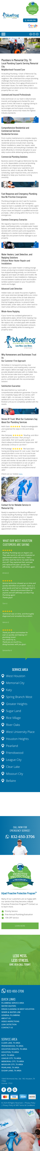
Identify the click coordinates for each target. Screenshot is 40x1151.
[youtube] (34, 34)
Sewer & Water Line (10, 1012)
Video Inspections (10, 1021)
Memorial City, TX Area (12, 1061)
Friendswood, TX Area (12, 1046)
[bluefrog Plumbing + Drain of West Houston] (10, 15)
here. (21, 474)
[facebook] (30, 34)
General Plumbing (10, 1015)
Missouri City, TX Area (12, 1064)
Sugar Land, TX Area (11, 1070)
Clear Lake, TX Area (10, 1043)
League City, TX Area (11, 1058)
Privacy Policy (30, 1103)
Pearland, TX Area (10, 1067)
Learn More (20, 926)
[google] (37, 34)
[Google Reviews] (32, 27)
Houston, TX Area (10, 1052)
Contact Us (7, 1027)
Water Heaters (8, 1006)
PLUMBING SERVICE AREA (12, 1003)
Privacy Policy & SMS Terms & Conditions (19, 1105)
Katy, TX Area (7, 1055)
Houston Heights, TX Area (14, 1049)
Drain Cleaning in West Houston (17, 1009)
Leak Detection (8, 1024)
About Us (6, 1018)
